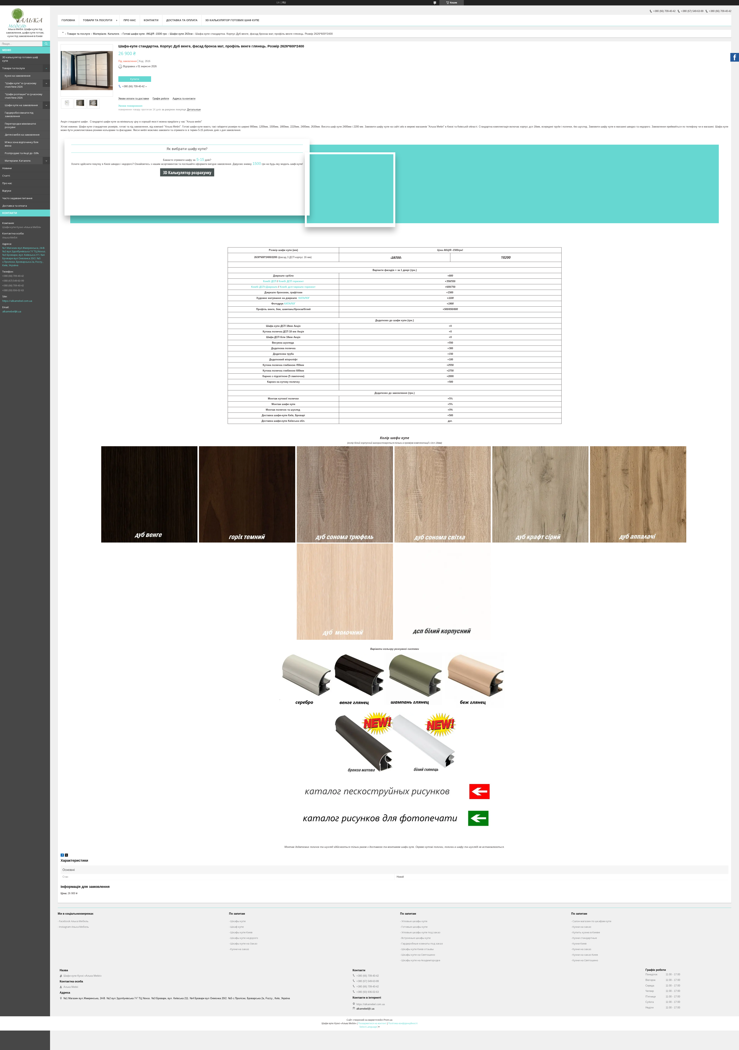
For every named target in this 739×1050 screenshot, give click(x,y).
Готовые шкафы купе (414, 926)
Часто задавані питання (17, 198)
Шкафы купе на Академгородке (420, 960)
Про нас (7, 183)
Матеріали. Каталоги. (18, 160)
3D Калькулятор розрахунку (187, 172)
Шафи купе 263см (181, 33)
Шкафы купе (238, 921)
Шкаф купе (237, 926)
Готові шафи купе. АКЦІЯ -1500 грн (145, 33)
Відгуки (6, 190)
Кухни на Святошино (585, 960)
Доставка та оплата (14, 205)
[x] (66, 855)
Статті (6, 175)
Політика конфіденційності (403, 1023)
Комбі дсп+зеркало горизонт (297, 286)
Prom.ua (388, 1020)
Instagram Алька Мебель (74, 926)
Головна (68, 20)
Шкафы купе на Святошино (418, 954)
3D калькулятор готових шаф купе (20, 58)
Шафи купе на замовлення (21, 105)
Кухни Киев (580, 943)
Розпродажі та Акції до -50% (22, 153)
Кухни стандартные (585, 938)
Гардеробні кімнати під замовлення (19, 114)
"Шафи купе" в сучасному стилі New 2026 (20, 84)
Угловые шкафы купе (414, 921)
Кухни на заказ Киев (585, 954)
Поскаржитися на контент (372, 1023)
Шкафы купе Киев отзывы (417, 949)
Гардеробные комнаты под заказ (422, 943)
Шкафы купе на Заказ (243, 943)
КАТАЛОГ (304, 298)
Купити (134, 79)
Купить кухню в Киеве (586, 932)
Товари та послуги (13, 68)
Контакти (151, 20)
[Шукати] (46, 44)
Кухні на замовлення (17, 75)
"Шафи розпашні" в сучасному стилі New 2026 (23, 95)
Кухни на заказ (239, 949)
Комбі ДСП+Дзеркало (264, 286)
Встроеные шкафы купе (416, 938)
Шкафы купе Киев (241, 932)
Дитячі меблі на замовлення (22, 134)
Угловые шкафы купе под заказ (420, 932)
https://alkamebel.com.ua (17, 301)
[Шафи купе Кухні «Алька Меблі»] (25, 18)
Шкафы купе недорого (244, 938)
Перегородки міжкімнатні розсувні (20, 125)
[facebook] (62, 855)
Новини (7, 168)
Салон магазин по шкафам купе (592, 921)
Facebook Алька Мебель (74, 921)
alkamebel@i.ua (11, 311)
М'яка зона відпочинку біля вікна (21, 143)
